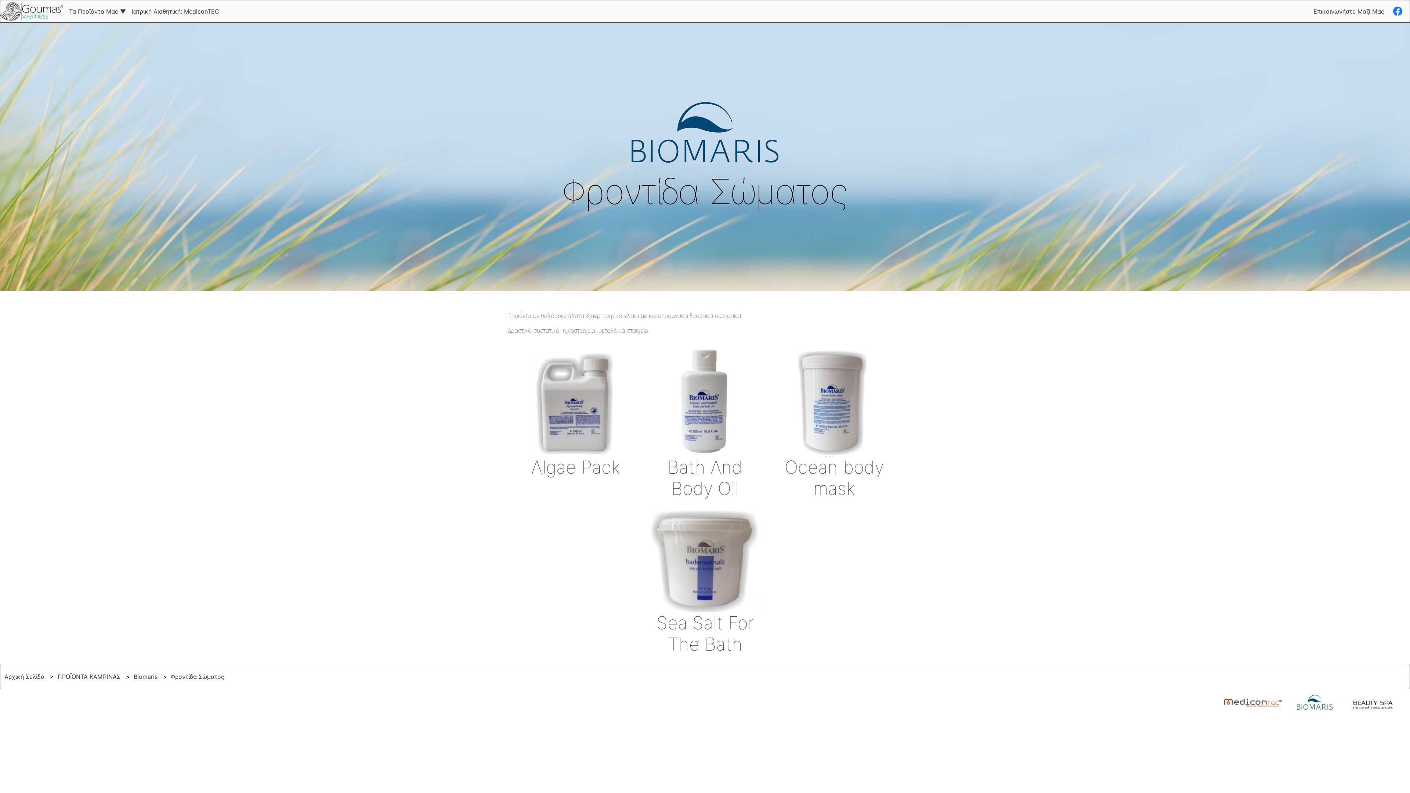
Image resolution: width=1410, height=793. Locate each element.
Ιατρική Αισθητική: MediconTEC (175, 11)
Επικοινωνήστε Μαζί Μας (1348, 11)
